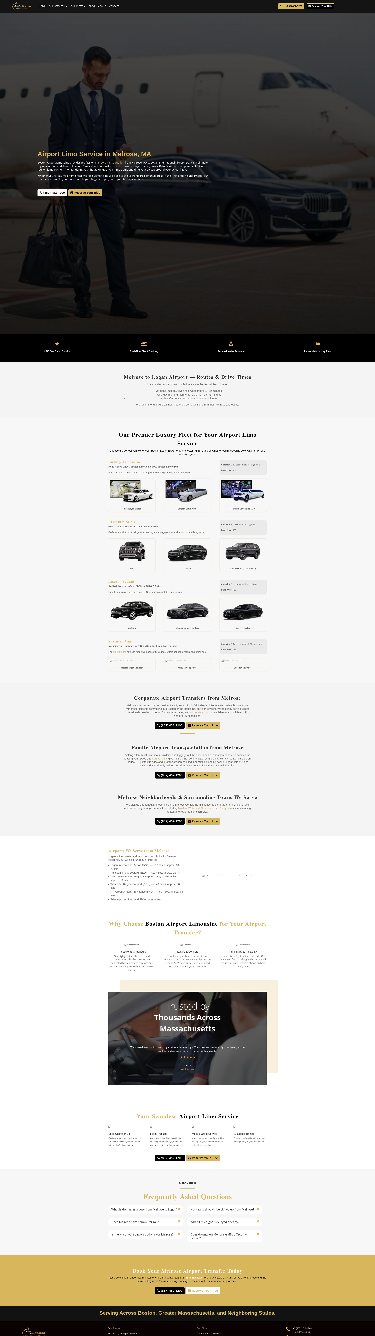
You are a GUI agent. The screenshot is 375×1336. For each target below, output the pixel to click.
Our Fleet (77, 6)
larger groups (119, 652)
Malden (182, 808)
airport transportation (110, 162)
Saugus (224, 808)
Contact (114, 6)
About (102, 6)
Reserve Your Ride (322, 6)
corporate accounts (201, 712)
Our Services (57, 6)
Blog (92, 6)
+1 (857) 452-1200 (292, 6)
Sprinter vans (160, 758)
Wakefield (194, 808)
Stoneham (207, 808)
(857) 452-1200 (54, 193)
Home (42, 6)
